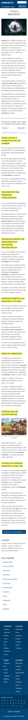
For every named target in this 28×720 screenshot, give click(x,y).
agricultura (22, 203)
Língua (6, 672)
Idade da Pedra (8, 566)
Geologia (6, 648)
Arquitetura (7, 663)
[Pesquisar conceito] (25, 2)
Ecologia (18, 666)
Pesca (5, 596)
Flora (5, 645)
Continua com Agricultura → (14, 532)
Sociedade (19, 660)
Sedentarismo (7, 587)
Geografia (18, 642)
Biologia (6, 635)
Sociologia (18, 648)
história (12, 473)
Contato (10, 711)
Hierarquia (6, 600)
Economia (18, 669)
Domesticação (8, 562)
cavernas (4, 110)
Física (5, 642)
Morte (5, 604)
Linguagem (7, 675)
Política (18, 679)
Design (6, 669)
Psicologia (18, 682)
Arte (5, 666)
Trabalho (18, 691)
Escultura (6, 592)
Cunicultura (7, 583)
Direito (17, 632)
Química (6, 654)
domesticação (14, 179)
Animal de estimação (10, 579)
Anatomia (6, 629)
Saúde (17, 685)
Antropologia (6, 6)
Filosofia (18, 638)
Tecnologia (19, 688)
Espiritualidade (20, 672)
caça (24, 158)
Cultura (6, 660)
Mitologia (6, 609)
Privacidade (16, 711)
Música (6, 682)
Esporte (18, 675)
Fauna (5, 638)
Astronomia (7, 632)
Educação (18, 635)
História (13, 6)
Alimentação (19, 663)
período (15, 287)
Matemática (7, 651)
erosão (10, 372)
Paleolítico (6, 575)
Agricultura (6, 570)
